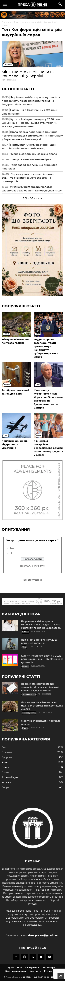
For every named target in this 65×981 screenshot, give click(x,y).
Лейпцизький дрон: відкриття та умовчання (15, 444)
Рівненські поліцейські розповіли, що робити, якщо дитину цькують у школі (48, 447)
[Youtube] (49, 957)
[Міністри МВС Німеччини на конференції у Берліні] (32, 54)
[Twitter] (41, 957)
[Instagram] (24, 957)
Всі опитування (32, 579)
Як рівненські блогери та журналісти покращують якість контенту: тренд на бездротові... (41, 624)
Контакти (35, 971)
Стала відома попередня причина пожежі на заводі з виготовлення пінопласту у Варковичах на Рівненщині (32, 135)
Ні (11, 553)
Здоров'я (7, 757)
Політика (7, 752)
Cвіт (4, 747)
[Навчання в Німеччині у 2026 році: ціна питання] (10, 644)
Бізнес (6, 767)
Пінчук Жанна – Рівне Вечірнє (30, 159)
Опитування (32, 967)
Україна (6, 782)
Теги (16, 22)
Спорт (5, 787)
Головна (6, 22)
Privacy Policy (52, 971)
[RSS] (33, 957)
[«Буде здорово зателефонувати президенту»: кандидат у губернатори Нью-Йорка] (49, 324)
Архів (10, 967)
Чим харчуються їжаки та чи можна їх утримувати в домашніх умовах (42, 705)
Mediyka (25, 977)
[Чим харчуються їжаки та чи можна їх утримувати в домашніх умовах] (10, 706)
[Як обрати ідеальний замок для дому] (16, 374)
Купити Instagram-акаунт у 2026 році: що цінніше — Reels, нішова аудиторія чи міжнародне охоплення (31, 123)
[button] (60, 4)
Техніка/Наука (10, 777)
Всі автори (49, 967)
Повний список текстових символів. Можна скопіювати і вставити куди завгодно (40, 687)
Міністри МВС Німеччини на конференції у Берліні (28, 74)
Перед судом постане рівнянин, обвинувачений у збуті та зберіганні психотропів (28, 177)
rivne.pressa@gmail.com (43, 935)
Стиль (5, 772)
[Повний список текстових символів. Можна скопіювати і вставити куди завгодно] (10, 688)
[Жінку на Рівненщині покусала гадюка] (16, 324)
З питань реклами (16, 971)
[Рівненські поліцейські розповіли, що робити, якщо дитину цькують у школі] (49, 425)
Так (12, 548)
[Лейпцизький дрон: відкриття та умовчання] (16, 425)
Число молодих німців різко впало (33, 153)
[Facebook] (16, 957)
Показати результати (32, 565)
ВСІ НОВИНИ (31, 198)
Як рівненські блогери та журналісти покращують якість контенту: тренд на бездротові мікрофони (31, 101)
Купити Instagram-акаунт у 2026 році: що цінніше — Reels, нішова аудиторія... (42, 659)
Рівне (5, 762)
